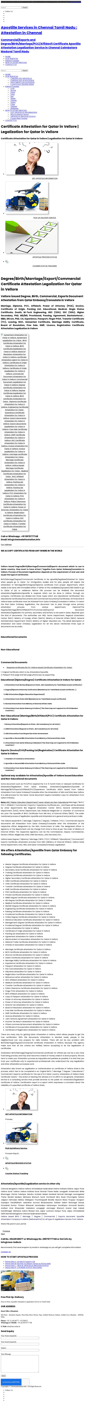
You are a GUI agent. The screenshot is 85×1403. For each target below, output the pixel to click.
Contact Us (6, 1252)
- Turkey (13, 102)
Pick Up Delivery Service (44, 217)
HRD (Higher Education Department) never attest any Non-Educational (35, 802)
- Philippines (14, 108)
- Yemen (12, 98)
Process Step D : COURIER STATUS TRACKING (23, 1268)
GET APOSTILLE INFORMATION (44, 178)
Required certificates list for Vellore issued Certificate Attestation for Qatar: (39, 667)
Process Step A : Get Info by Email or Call (20, 1262)
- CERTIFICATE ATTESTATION (22, 80)
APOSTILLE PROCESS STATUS (45, 257)
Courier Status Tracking (45, 266)
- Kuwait (13, 90)
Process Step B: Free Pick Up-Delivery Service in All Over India (28, 1264)
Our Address (6, 544)
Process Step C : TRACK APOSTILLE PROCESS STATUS (27, 1266)
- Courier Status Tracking (18, 118)
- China (12, 104)
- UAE (12, 88)
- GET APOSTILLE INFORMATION (23, 112)
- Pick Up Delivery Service (19, 114)
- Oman (12, 92)
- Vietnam (13, 100)
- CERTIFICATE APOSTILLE (21, 78)
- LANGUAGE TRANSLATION (22, 84)
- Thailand (13, 106)
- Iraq (12, 96)
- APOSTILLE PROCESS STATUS (23, 116)
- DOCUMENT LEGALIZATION (22, 82)
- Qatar (12, 94)
